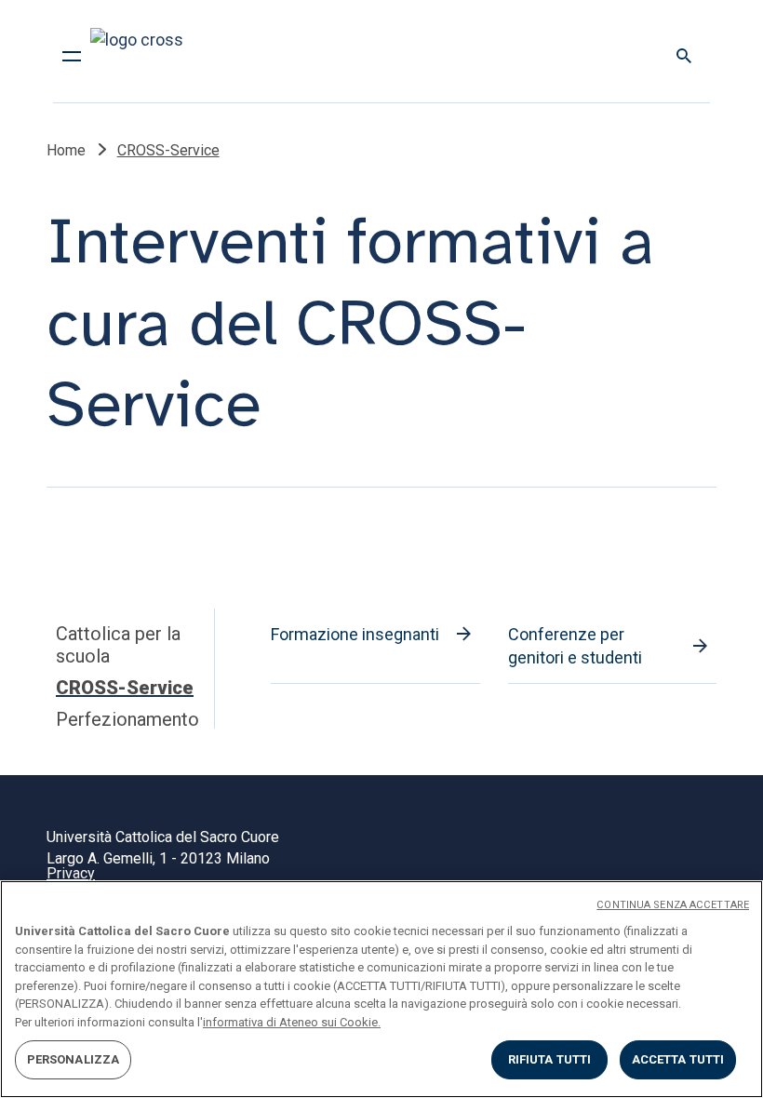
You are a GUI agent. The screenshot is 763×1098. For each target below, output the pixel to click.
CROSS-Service (125, 687)
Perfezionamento (127, 719)
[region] (381, 989)
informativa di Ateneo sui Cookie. (292, 1022)
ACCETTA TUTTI (678, 1059)
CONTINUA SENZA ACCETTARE (672, 905)
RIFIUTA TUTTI (550, 1059)
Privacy (71, 873)
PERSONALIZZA (73, 1059)
